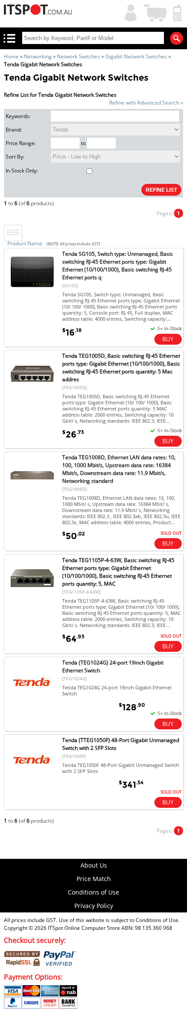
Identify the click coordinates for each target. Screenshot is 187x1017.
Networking (38, 56)
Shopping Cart (155, 12)
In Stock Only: (22, 170)
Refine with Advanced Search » (146, 102)
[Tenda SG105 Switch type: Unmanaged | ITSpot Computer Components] (32, 291)
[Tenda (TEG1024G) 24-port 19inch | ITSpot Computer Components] (32, 700)
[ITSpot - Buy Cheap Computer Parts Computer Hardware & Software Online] (38, 10)
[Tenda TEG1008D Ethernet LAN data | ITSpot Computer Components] (32, 495)
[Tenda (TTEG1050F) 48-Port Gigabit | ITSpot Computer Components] (32, 778)
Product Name (24, 243)
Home (11, 56)
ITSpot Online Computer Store (84, 928)
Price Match (94, 879)
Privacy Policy (93, 906)
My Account (128, 12)
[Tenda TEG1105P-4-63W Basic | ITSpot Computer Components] (32, 598)
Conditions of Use (93, 892)
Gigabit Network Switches (136, 56)
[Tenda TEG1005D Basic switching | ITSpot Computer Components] (32, 393)
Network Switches (78, 56)
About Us (93, 865)
